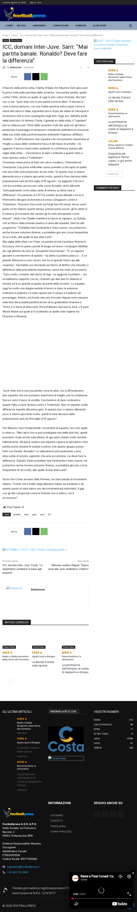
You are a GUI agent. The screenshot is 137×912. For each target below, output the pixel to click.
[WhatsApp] (44, 76)
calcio (14, 35)
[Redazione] (4, 67)
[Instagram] (123, 3)
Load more (113, 173)
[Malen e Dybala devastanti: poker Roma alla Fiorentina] (15, 639)
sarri (42, 514)
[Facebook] (118, 3)
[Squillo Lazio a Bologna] (45, 639)
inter (26, 514)
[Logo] (26, 14)
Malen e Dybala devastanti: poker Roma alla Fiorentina (120, 77)
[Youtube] (132, 3)
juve (34, 514)
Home (5, 35)
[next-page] (10, 681)
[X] (127, 3)
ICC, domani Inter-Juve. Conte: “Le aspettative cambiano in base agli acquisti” (22, 569)
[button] (130, 25)
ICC (49, 514)
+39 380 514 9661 (17, 872)
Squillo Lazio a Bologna (43, 656)
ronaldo (17, 514)
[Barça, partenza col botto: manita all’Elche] (100, 144)
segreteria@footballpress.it (23, 866)
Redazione (15, 67)
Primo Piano (16, 40)
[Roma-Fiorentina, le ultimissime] (75, 639)
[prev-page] (4, 681)
